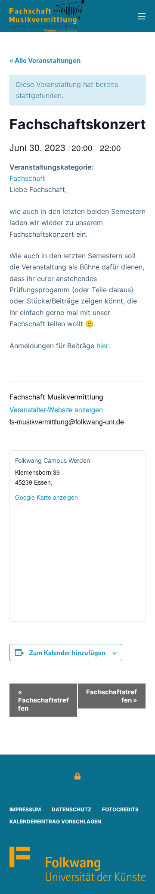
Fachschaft (27, 178)
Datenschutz (71, 809)
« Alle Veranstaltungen (45, 60)
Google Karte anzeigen (46, 497)
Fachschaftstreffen (43, 700)
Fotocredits (120, 809)
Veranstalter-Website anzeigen (56, 410)
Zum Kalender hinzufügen (67, 652)
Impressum (25, 809)
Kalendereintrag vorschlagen (55, 821)
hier (102, 345)
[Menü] (142, 16)
